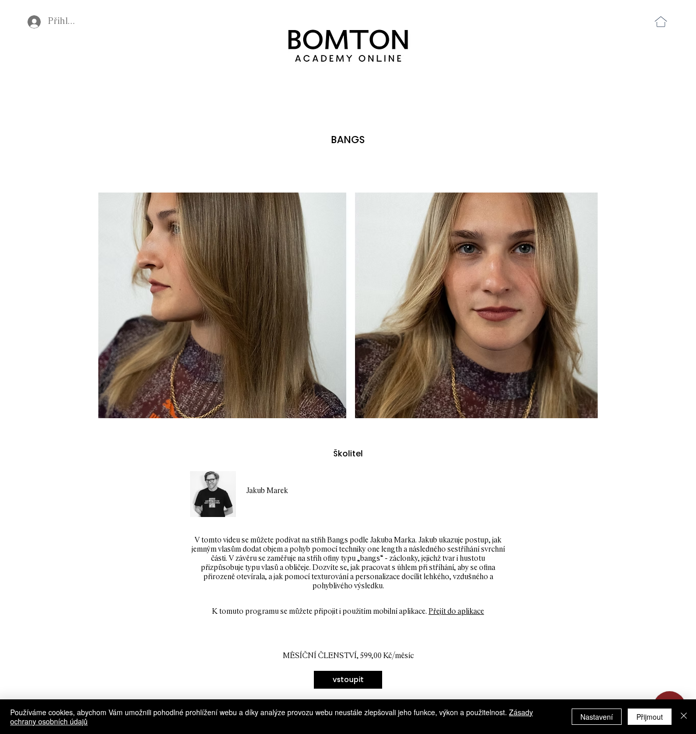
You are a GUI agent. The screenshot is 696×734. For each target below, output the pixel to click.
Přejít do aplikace (456, 611)
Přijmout (649, 717)
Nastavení (596, 717)
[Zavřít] (684, 717)
